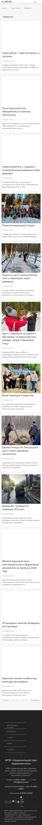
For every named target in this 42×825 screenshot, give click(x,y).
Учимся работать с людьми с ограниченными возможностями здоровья (21, 170)
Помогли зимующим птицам (18, 225)
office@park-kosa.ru (21, 782)
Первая (6, 700)
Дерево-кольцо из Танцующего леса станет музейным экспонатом (20, 450)
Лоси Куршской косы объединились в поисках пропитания (16, 111)
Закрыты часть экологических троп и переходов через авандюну (19, 278)
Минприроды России (12, 726)
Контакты (10, 749)
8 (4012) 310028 (26, 793)
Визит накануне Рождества (18, 395)
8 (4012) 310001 (19, 780)
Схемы (9, 743)
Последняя (35, 700)
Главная (4, 8)
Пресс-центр (15, 8)
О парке (10, 737)
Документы (11, 731)
